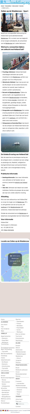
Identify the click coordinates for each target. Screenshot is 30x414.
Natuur (3, 401)
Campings (4, 355)
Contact (18, 406)
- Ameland (19, 390)
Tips (2, 326)
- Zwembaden (20, 321)
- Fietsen (18, 323)
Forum (18, 372)
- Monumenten (5, 382)
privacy (20, 410)
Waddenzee (4, 38)
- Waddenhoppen (21, 354)
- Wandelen (19, 325)
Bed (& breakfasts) (6, 353)
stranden (14, 100)
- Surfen (18, 330)
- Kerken (3, 384)
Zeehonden (19, 350)
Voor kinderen (5, 329)
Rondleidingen (5, 403)
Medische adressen (22, 370)
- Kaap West (4, 340)
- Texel (18, 394)
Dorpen (18, 345)
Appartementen (5, 336)
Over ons (18, 401)
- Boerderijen (5, 392)
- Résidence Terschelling (4, 343)
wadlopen (12, 118)
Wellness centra (6, 399)
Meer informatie (9, 230)
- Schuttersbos (5, 366)
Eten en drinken (20, 334)
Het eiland (4, 324)
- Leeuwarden (20, 383)
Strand (3, 375)
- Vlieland (19, 392)
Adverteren (19, 399)
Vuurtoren (19, 336)
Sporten (18, 319)
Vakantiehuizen (5, 360)
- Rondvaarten (5, 390)
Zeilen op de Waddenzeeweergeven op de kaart (15, 259)
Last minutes (5, 370)
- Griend (18, 358)
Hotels (3, 358)
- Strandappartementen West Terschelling (7, 347)
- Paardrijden (20, 328)
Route (17, 367)
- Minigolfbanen (5, 396)
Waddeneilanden (14, 92)
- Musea (3, 380)
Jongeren (18, 360)
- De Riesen (4, 362)
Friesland (18, 381)
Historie (18, 362)
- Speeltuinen (5, 394)
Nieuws (18, 376)
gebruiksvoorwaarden (13, 410)
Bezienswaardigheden (7, 378)
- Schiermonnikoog (21, 387)
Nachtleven (19, 340)
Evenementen (20, 338)
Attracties (4, 388)
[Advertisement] (15, 235)
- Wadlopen (19, 332)
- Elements (4, 338)
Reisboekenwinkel (21, 374)
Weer (2, 331)
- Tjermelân (4, 351)
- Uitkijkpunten (5, 386)
